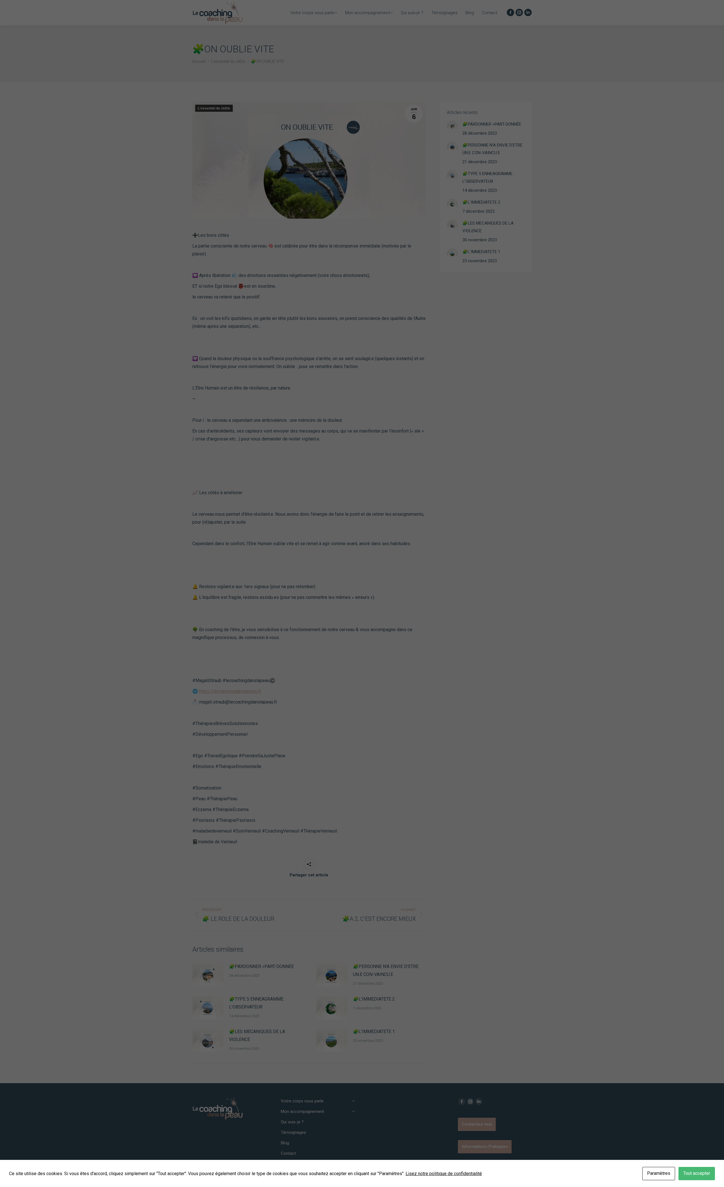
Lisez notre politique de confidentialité (444, 1173)
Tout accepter (696, 1173)
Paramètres (658, 1173)
